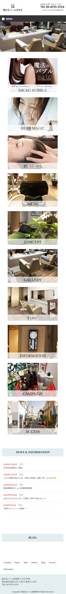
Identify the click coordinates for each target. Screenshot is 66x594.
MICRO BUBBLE (32, 90)
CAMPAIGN (33, 394)
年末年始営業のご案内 (13, 468)
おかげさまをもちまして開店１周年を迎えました (25, 498)
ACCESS (32, 432)
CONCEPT (32, 242)
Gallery (34, 562)
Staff (25, 562)
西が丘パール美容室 (30, 592)
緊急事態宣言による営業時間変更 (18, 488)
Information (8, 569)
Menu (17, 562)
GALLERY (33, 280)
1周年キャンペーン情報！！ (16, 508)
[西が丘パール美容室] (13, 5)
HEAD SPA (33, 166)
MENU (32, 204)
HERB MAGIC (33, 128)
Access (52, 562)
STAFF (32, 318)
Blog (43, 562)
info (21, 464)
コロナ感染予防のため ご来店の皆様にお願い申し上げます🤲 (30, 478)
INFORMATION (33, 356)
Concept (7, 562)
